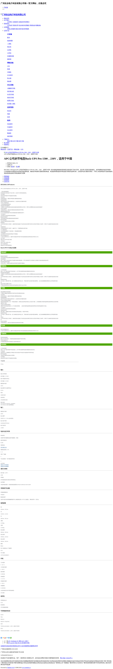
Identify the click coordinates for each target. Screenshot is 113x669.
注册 (18, 166)
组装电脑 (10, 40)
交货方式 (6, 181)
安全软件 (10, 124)
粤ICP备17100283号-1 (66, 658)
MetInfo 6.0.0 (10, 667)
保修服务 (6, 179)
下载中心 (6, 139)
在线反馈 (21, 22)
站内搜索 (24, 646)
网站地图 (29, 646)
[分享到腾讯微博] (7, 637)
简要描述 (6, 176)
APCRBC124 (4, 447)
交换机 (9, 72)
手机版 (6, 7)
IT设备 (9, 34)
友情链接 (14, 646)
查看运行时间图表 (5, 466)
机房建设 (26, 25)
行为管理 (10, 75)
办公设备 (10, 85)
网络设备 (10, 63)
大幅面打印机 (11, 88)
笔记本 (9, 46)
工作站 (9, 53)
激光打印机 (10, 97)
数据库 (9, 133)
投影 (8, 114)
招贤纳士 (6, 144)
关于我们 (6, 20)
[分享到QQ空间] (3, 637)
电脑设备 (38, 25)
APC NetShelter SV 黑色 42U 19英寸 (18, 641)
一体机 (9, 43)
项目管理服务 (25, 29)
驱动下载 (10, 141)
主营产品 (6, 30)
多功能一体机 (11, 103)
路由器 (9, 81)
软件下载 (21, 141)
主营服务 (6, 27)
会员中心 (19, 646)
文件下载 (15, 141)
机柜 (8, 69)
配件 (8, 37)
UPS (8, 66)
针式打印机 (10, 94)
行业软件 (10, 127)
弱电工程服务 (11, 29)
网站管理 (35, 646)
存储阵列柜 (10, 56)
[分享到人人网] (9, 637)
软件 (8, 120)
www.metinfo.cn (26, 667)
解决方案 (18, 29)
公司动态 (10, 25)
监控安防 (10, 107)
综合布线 (21, 25)
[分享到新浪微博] (5, 637)
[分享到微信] (11, 637)
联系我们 (26, 22)
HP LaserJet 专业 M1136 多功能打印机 (19, 643)
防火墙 (9, 78)
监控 (8, 117)
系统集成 (32, 25)
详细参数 (6, 178)
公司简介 (10, 22)
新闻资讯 (6, 23)
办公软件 (10, 130)
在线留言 (15, 22)
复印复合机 (10, 91)
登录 (12, 166)
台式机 (9, 50)
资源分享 (15, 25)
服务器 (9, 59)
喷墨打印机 (10, 100)
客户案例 (6, 142)
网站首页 (6, 18)
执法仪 (9, 110)
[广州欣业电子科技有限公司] (13, 14)
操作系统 (10, 136)
